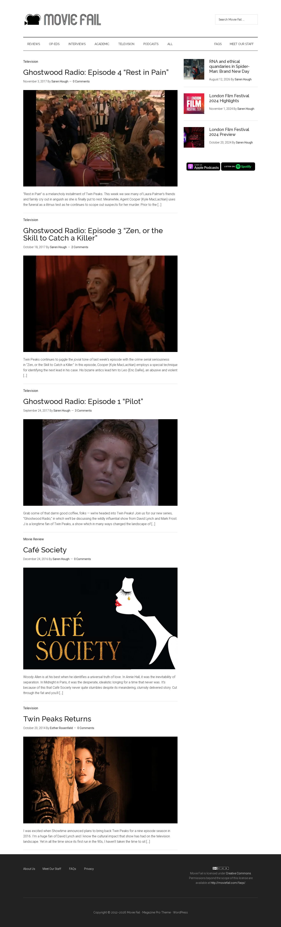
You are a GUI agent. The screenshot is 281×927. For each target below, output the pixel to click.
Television (30, 62)
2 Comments (79, 247)
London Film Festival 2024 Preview (229, 132)
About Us (29, 868)
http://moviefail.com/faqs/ (228, 882)
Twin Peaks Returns (57, 718)
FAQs (72, 868)
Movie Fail (62, 19)
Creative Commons (238, 873)
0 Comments (81, 81)
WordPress (180, 912)
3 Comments (83, 410)
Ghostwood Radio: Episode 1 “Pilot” (83, 401)
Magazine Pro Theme (156, 912)
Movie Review (33, 539)
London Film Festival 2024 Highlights (229, 98)
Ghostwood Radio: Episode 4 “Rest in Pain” (96, 72)
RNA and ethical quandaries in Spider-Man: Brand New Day (229, 66)
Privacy (89, 868)
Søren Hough (59, 81)
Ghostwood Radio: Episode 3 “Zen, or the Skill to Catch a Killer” (93, 234)
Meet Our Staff (52, 868)
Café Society (45, 549)
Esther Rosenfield (61, 728)
